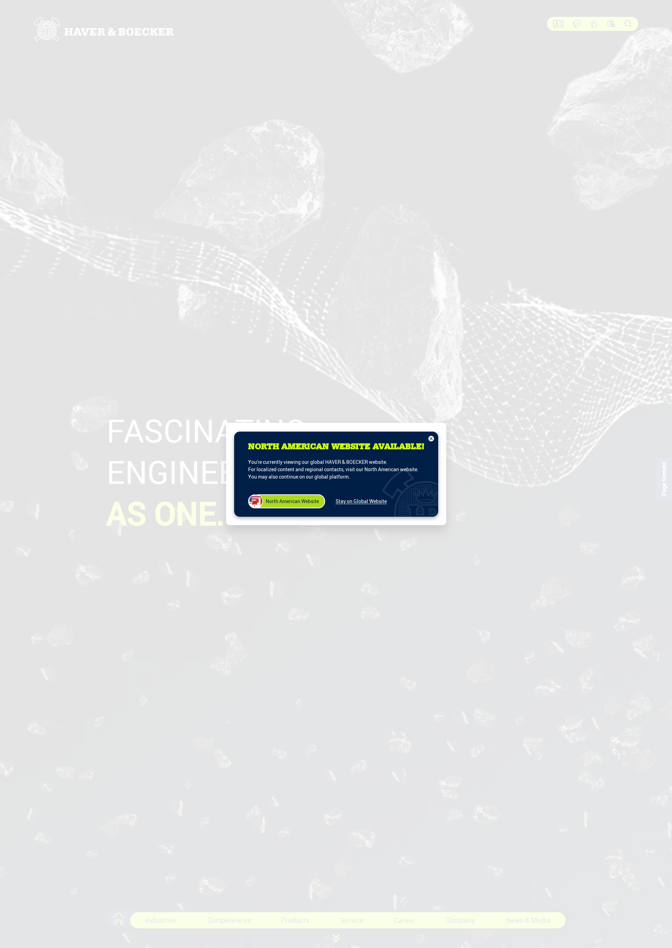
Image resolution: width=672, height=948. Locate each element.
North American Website (292, 501)
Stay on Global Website (361, 501)
